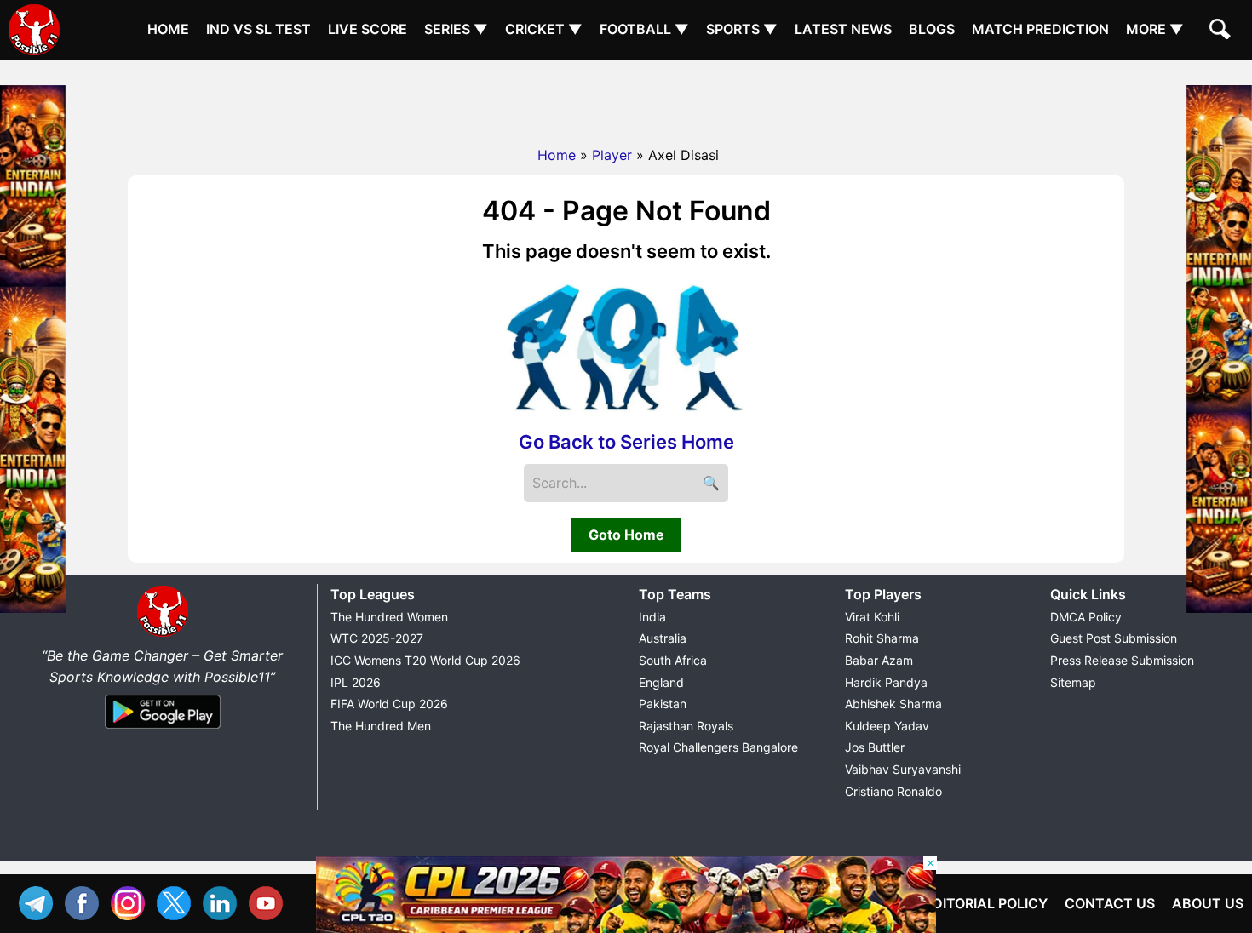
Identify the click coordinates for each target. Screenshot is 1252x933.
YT (270, 901)
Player (612, 154)
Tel (40, 901)
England (661, 682)
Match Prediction (1040, 28)
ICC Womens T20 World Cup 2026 (425, 660)
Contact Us (1110, 903)
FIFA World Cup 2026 (389, 703)
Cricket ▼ (544, 28)
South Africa (673, 660)
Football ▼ (644, 28)
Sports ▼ (742, 28)
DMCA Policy (1086, 617)
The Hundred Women (389, 617)
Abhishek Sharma (893, 703)
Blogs (932, 28)
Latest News (843, 28)
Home (168, 28)
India (652, 617)
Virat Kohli (872, 617)
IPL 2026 (355, 682)
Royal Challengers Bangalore (718, 747)
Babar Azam (879, 660)
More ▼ (1155, 28)
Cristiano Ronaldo (893, 791)
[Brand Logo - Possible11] (162, 633)
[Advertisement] (626, 98)
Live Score (367, 28)
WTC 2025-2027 (376, 638)
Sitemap (1073, 682)
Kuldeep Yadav (887, 725)
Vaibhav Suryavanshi (903, 769)
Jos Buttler (875, 747)
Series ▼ (456, 28)
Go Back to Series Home (626, 442)
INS (132, 901)
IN (224, 901)
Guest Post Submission (1113, 638)
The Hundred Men (380, 725)
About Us (1207, 903)
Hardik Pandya (886, 682)
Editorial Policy (986, 903)
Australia (662, 638)
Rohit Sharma (882, 638)
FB (86, 901)
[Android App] (163, 729)
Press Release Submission (1122, 660)
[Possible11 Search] (1222, 31)
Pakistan (662, 703)
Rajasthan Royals (686, 725)
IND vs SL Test (258, 28)
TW (178, 901)
